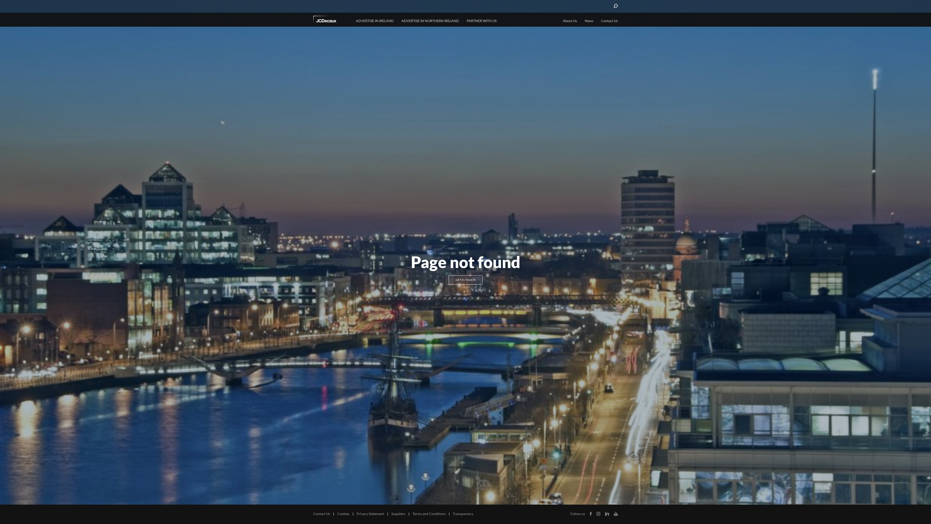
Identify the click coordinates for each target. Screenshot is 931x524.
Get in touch (465, 280)
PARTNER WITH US (482, 21)
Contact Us (609, 21)
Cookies (343, 514)
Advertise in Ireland (375, 21)
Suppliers (398, 514)
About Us (570, 21)
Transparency (463, 514)
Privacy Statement (370, 514)
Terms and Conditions (429, 514)
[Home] (331, 20)
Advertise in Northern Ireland (430, 21)
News (589, 21)
